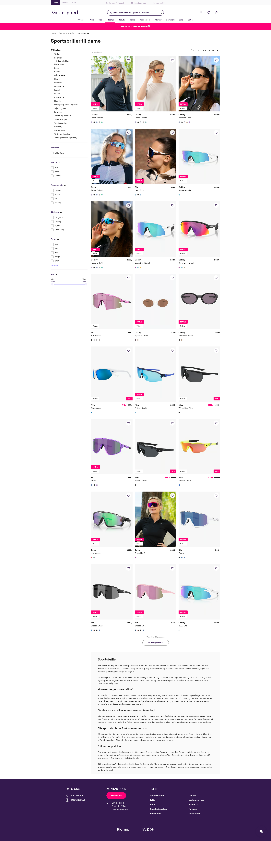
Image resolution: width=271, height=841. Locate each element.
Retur (152, 804)
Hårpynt (57, 79)
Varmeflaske (59, 130)
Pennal (57, 94)
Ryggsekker (59, 97)
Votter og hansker (62, 134)
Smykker (58, 112)
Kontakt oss (116, 795)
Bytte (152, 800)
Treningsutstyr (60, 123)
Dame (53, 33)
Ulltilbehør (58, 127)
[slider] (52, 284)
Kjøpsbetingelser (158, 809)
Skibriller (58, 101)
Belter (57, 71)
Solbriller (71, 33)
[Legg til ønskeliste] (128, 60)
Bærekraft (194, 804)
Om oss (192, 795)
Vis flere (54, 265)
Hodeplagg (59, 64)
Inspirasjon (194, 813)
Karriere (193, 809)
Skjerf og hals (60, 108)
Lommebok (59, 86)
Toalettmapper (60, 119)
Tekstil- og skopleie (62, 116)
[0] (209, 13)
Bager (56, 68)
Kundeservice (156, 795)
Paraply (57, 90)
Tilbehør (61, 33)
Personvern (155, 813)
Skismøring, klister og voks (65, 105)
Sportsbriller (63, 61)
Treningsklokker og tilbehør (66, 138)
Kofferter (58, 83)
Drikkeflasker (60, 75)
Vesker (57, 54)
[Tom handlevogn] (217, 13)
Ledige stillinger (197, 800)
